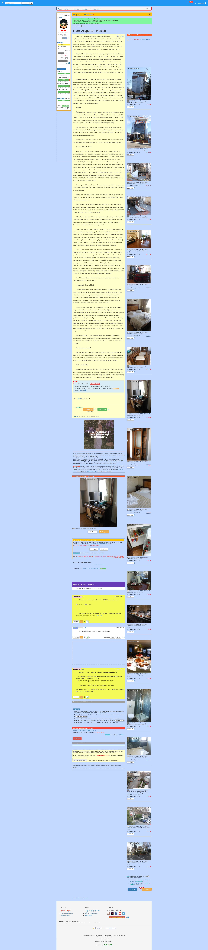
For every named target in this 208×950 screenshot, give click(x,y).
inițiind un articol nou (92, 471)
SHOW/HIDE (121, 734)
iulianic (61, 17)
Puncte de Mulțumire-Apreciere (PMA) (99, 543)
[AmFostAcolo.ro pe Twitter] (124, 912)
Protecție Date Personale (91, 913)
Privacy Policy (88, 915)
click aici (99, 616)
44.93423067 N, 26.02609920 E (90, 568)
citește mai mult (80, 390)
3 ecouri (76, 416)
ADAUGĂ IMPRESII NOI (82, 716)
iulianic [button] (75, 628)
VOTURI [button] (149, 104)
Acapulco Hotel (80, 14)
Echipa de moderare (66, 912)
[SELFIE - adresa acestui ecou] (87, 621)
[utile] (187, 2)
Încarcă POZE (132, 889)
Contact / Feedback (66, 910)
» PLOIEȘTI (85, 9)
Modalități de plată (65, 915)
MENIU (90, 15)
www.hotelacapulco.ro (99, 565)
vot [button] (123, 637)
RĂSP (76, 621)
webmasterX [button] (77, 597)
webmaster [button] (76, 669)
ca (144, 39)
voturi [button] (102, 553)
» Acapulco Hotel (95, 9)
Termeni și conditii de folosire (92, 910)
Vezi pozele (105, 532)
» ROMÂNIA (67, 9)
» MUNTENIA (76, 9)
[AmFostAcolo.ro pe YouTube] (120, 912)
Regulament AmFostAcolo (91, 912)
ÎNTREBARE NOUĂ (120, 720)
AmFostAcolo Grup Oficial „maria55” (117, 917)
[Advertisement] (64, 137)
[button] (84, 621)
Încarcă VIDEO (146, 889)
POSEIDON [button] (64, 38)
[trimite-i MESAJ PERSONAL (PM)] (83, 597)
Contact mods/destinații (67, 913)
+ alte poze (92, 532)
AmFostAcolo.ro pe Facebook (80, 898)
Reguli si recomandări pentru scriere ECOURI (83, 730)
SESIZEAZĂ (87, 409)
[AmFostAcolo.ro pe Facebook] (116, 912)
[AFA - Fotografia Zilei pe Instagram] (112, 912)
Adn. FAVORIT (102, 409)
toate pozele (135, 883)
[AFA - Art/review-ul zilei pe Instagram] (108, 912)
